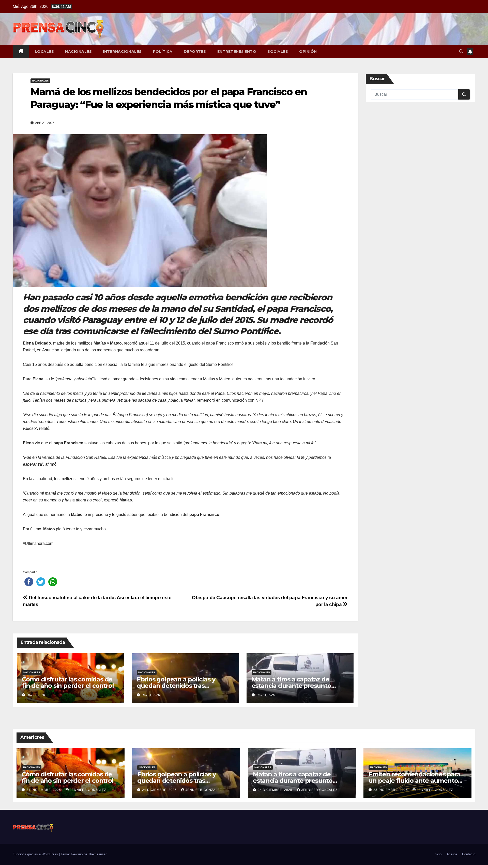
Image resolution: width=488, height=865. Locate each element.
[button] (461, 51)
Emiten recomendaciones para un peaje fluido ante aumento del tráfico (414, 781)
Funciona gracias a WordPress (36, 854)
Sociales (277, 51)
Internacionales (122, 51)
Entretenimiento (236, 51)
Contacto (468, 854)
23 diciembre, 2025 (391, 790)
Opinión (308, 51)
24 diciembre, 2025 (44, 790)
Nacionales (78, 51)
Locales (44, 51)
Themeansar (97, 854)
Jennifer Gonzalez (88, 790)
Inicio (437, 854)
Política (163, 51)
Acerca (452, 854)
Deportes (195, 51)
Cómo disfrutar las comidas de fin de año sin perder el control (68, 682)
